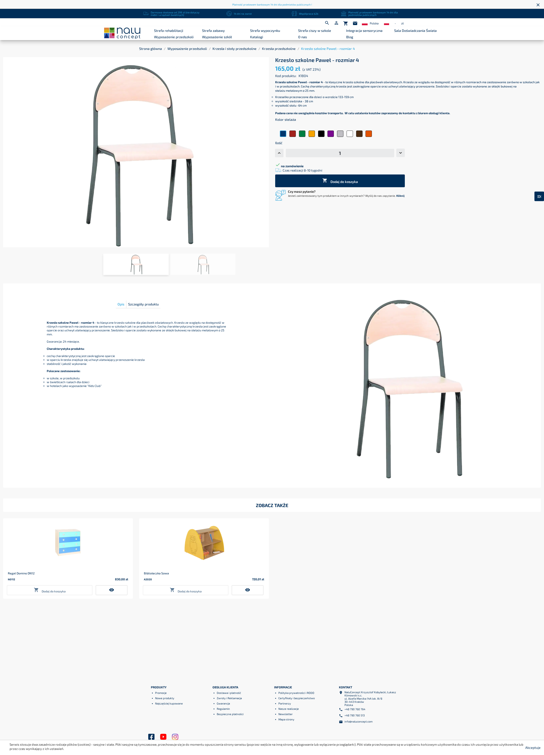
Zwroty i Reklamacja (229, 698)
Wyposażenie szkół (217, 37)
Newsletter (285, 714)
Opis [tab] (121, 304)
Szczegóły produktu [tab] (143, 304)
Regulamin (223, 708)
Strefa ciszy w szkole (314, 30)
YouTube (163, 737)
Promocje (161, 693)
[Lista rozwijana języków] (365, 23)
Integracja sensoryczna (364, 30)
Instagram (175, 737)
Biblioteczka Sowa (156, 573)
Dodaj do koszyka (340, 181)
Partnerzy (284, 703)
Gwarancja (223, 703)
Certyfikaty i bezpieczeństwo (296, 698)
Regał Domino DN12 (21, 573)
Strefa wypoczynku (265, 30)
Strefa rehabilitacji (168, 30)
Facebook (151, 737)
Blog (349, 37)
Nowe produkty (164, 698)
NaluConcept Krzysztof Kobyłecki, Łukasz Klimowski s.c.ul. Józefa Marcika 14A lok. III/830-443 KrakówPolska (370, 698)
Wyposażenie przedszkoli (174, 37)
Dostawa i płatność (229, 693)
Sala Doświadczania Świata (415, 30)
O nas (302, 37)
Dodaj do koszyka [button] (50, 590)
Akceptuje (533, 747)
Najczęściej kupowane (169, 703)
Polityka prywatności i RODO (296, 693)
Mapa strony (286, 719)
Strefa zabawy (213, 30)
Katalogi (256, 37)
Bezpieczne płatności (230, 714)
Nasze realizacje (288, 708)
